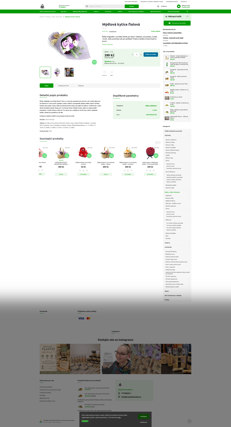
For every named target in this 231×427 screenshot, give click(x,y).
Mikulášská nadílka (171, 185)
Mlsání (167, 291)
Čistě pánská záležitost (172, 281)
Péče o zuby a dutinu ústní (173, 264)
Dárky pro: (168, 220)
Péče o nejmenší (170, 267)
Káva (167, 236)
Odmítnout (143, 422)
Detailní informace (107, 44)
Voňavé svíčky (170, 198)
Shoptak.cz (58, 422)
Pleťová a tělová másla (172, 256)
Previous (157, 142)
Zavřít (154, 78)
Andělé (168, 155)
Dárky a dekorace (151, 105)
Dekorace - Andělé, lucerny (173, 203)
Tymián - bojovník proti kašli (173, 38)
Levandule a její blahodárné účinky (175, 43)
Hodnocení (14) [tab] (63, 86)
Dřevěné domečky (171, 152)
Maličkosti (169, 195)
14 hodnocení (112, 31)
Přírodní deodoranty (171, 279)
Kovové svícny (170, 166)
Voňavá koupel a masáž (172, 286)
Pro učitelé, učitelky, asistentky (175, 223)
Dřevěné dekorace (171, 206)
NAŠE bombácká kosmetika (173, 131)
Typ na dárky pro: (170, 171)
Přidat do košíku (150, 54)
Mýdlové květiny (170, 200)
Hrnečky (168, 238)
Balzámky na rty (170, 254)
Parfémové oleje (170, 269)
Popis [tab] (46, 86)
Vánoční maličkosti (171, 139)
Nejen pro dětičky (171, 182)
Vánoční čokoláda (171, 147)
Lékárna (167, 243)
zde (119, 417)
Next (159, 142)
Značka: (155, 31)
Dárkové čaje (169, 158)
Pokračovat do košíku (179, 23)
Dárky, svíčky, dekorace (172, 192)
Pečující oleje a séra (171, 259)
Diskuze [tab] (81, 86)
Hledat (131, 6)
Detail (39, 174)
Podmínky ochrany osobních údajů (152, 1)
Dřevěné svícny (171, 164)
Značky (167, 300)
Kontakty (184, 1)
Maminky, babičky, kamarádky (175, 177)
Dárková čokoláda (171, 233)
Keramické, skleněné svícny (174, 168)
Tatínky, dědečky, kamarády (174, 175)
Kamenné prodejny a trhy (47, 401)
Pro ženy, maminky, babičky (174, 225)
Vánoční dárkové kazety (172, 150)
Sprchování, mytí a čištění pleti (174, 284)
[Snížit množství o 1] (132, 54)
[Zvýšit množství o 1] (141, 54)
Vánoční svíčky (170, 145)
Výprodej (168, 135)
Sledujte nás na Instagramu (115, 339)
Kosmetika (168, 247)
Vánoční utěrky (170, 188)
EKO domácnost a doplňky (173, 295)
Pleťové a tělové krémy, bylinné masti (176, 262)
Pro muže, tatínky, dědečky (174, 227)
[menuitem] (49, 11)
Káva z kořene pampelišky (172, 33)
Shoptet (49, 422)
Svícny (167, 160)
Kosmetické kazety (171, 251)
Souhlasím (143, 416)
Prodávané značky (172, 1)
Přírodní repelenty (171, 276)
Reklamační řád (44, 398)
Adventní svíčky (170, 142)
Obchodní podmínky (131, 1)
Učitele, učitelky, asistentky (174, 179)
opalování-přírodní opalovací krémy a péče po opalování (178, 272)
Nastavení (85, 421)
